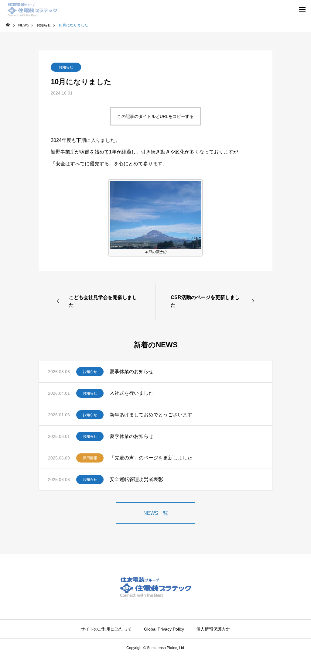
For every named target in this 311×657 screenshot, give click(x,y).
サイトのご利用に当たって (106, 629)
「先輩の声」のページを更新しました (151, 457)
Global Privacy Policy (164, 629)
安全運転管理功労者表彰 (136, 479)
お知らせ (66, 67)
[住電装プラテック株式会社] (32, 9)
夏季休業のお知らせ (131, 371)
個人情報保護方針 (213, 629)
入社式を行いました (131, 393)
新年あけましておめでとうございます (151, 414)
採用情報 (90, 458)
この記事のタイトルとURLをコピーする (155, 116)
